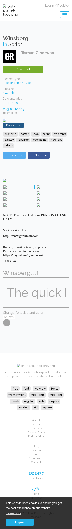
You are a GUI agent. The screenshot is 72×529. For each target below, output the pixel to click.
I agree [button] (19, 522)
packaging (40, 139)
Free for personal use (17, 82)
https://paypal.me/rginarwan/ (23, 255)
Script (15, 44)
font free (23, 139)
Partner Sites (36, 436)
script (46, 133)
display (9, 139)
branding (10, 133)
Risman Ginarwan (37, 52)
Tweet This (16, 155)
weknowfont (17, 394)
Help (36, 454)
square (47, 407)
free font (56, 394)
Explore (36, 450)
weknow (40, 388)
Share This (41, 155)
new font (56, 139)
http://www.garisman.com (20, 235)
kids (41, 401)
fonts (54, 388)
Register (63, 5)
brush (15, 401)
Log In (49, 5)
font (26, 388)
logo (36, 133)
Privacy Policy (36, 432)
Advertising (36, 458)
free (15, 388)
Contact (36, 462)
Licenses (36, 428)
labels (9, 145)
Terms (36, 424)
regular (29, 401)
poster (25, 133)
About (36, 420)
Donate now (13, 125)
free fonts (60, 133)
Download (23, 69)
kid (36, 407)
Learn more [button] (13, 513)
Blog (36, 446)
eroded (24, 407)
